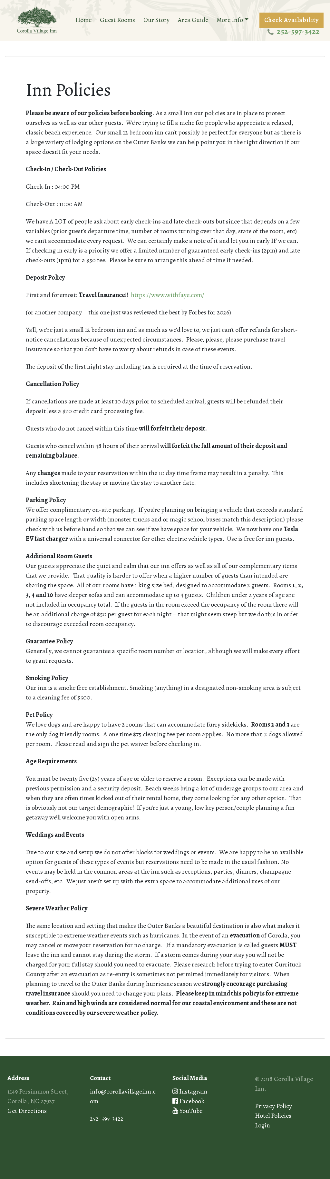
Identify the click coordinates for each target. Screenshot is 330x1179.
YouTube (190, 1110)
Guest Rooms (117, 19)
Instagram (192, 1091)
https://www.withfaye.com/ (167, 295)
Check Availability (291, 19)
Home (83, 19)
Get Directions (27, 1110)
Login (262, 1125)
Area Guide (193, 19)
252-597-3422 (298, 31)
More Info (230, 19)
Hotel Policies (273, 1115)
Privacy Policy (273, 1106)
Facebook (191, 1101)
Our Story (156, 19)
